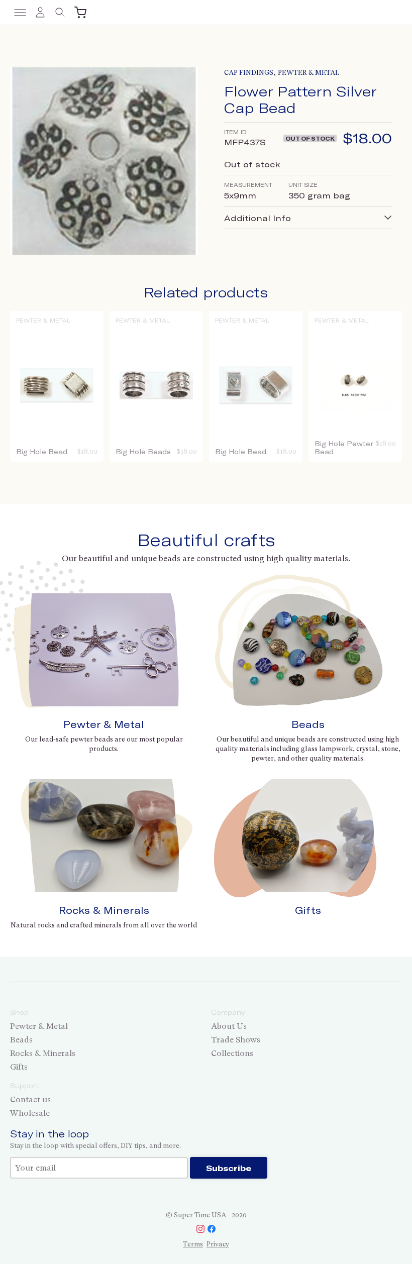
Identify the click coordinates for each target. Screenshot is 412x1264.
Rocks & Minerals (104, 910)
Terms (193, 1244)
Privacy (218, 1244)
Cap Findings (248, 72)
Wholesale (30, 1113)
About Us (229, 1026)
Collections (232, 1053)
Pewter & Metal (308, 72)
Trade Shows (235, 1039)
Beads (308, 724)
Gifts (308, 910)
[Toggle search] (60, 13)
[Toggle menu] (20, 13)
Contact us (30, 1099)
